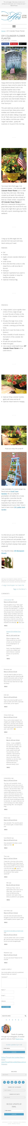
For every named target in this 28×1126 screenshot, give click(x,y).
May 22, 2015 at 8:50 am (10, 697)
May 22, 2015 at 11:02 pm (11, 913)
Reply (5, 625)
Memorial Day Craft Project (20, 581)
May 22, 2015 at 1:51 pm (10, 717)
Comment (4, 977)
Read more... (19, 1039)
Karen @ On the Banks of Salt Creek (13, 931)
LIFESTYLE (20, 579)
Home (3, 31)
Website (3, 1001)
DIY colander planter (11, 580)
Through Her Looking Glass (14, 16)
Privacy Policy (16, 1123)
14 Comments (14, 40)
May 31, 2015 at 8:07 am (13, 635)
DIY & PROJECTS (9, 579)
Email (3, 995)
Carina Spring (7, 599)
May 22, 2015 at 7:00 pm (10, 858)
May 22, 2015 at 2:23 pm (10, 780)
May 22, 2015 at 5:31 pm (10, 840)
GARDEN (15, 579)
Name (3, 990)
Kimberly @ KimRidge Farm (13, 631)
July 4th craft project (10, 581)
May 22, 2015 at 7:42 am (10, 671)
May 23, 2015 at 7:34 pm (13, 885)
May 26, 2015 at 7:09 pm (10, 934)
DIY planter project (19, 580)
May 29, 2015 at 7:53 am (10, 955)
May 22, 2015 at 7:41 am (10, 602)
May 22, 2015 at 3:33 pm (10, 820)
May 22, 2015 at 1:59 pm (13, 740)
